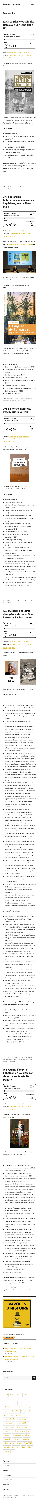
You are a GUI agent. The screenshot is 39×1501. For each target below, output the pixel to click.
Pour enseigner (7, 1480)
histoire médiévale (22, 1423)
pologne (20, 1060)
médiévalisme (17, 1439)
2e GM (25, 1058)
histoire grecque (22, 1419)
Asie (19, 601)
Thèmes (5, 1470)
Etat (26, 601)
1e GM (21, 1058)
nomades (30, 601)
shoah (31, 1060)
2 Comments (21, 401)
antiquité (24, 1399)
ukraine (5, 1062)
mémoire (26, 1439)
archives (23, 1288)
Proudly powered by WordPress (10, 1496)
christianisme (22, 1403)
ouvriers (12, 1443)
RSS (10, 58)
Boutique (6, 1489)
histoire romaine (22, 1427)
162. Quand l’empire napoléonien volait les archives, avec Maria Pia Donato (18, 1075)
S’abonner (6, 1484)
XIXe (12, 1451)
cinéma (31, 1403)
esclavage (7, 1411)
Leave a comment (18, 189)
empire (5, 189)
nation (10, 1290)
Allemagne (30, 1058)
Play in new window (15, 52)
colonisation (22, 187)
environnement (7, 401)
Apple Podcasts (15, 55)
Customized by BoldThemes (28, 1495)
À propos (6, 1461)
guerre (12, 1415)
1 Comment (12, 1062)
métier (6, 1443)
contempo (27, 1407)
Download (26, 52)
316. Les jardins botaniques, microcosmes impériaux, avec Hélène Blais (18, 202)
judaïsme (9, 1060)
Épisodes (6, 1466)
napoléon (5, 1290)
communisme (18, 1407)
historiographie (20, 1431)
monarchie (7, 1439)
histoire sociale (8, 1431)
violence (6, 1451)
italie (28, 1431)
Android (29, 55)
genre (5, 1415)
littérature (7, 1435)
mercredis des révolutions (20, 1435)
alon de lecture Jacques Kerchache (21, 244)
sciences (14, 401)
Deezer (5, 58)
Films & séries (7, 1475)
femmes (24, 1411)
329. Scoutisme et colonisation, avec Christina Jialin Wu (19, 25)
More (13, 58)
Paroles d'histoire (11, 4)
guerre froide (20, 1415)
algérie (25, 1395)
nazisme (15, 1060)
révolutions (16, 1447)
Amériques (16, 1399)
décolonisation (30, 187)
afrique (18, 1395)
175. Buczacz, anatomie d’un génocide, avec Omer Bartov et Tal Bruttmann (18, 614)
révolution (15, 1290)
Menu (33, 5)
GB (8, 189)
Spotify (23, 55)
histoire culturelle (9, 1419)
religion (19, 1443)
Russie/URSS (6, 603)
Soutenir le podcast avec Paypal (13, 1334)
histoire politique (9, 1427)
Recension (10, 1034)
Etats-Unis (15, 1411)
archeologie (7, 1403)
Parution (15, 187)
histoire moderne (9, 1423)
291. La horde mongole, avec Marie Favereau (17, 410)
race (11, 189)
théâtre (30, 1447)
